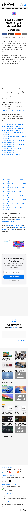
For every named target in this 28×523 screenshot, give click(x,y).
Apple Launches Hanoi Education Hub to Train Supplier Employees (20, 359)
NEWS (3, 8)
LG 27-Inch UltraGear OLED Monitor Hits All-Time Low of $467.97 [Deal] (7, 424)
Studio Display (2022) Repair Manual (14, 110)
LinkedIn (6, 472)
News (3, 496)
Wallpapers (13, 496)
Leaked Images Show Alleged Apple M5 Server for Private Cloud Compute (20, 370)
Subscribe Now (8, 490)
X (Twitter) (14, 469)
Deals (21, 496)
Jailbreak (14, 498)
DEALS (24, 8)
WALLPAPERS (15, 8)
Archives (19, 498)
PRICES (20, 8)
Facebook (6, 469)
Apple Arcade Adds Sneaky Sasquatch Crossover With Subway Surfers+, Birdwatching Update (7, 361)
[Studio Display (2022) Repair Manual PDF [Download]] (14, 244)
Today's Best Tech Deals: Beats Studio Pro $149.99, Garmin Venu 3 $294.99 (7, 435)
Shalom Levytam (22, 37)
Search (24, 498)
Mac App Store (15, 481)
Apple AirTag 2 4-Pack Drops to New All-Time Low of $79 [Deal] (7, 414)
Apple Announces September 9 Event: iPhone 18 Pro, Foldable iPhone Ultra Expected (7, 381)
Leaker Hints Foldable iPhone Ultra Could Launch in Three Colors (7, 370)
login (11, 327)
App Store (6, 481)
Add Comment (22, 340)
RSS (20, 472)
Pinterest (21, 469)
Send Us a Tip (17, 504)
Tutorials (7, 496)
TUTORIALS (8, 8)
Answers (4, 498)
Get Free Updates (14, 277)
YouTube (14, 472)
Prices (18, 496)
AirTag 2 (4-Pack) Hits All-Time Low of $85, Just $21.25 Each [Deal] (20, 414)
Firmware (9, 498)
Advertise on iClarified (7, 504)
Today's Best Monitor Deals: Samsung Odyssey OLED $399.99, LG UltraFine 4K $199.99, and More (20, 425)
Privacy (24, 512)
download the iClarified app (14, 226)
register (17, 327)
